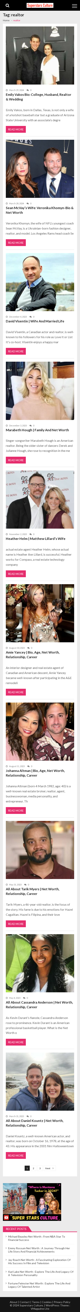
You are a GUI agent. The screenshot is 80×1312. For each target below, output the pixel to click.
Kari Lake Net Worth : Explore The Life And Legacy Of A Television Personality (40, 1273)
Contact (25, 1302)
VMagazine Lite (40, 1308)
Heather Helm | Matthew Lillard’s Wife (35, 539)
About (13, 1302)
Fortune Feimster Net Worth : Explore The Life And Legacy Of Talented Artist (39, 1285)
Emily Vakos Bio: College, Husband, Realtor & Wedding (38, 97)
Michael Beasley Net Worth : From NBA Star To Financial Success (36, 1238)
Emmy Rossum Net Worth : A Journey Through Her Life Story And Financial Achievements (39, 1250)
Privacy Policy (62, 1302)
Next (47, 1168)
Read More (16, 129)
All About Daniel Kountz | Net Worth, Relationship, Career (34, 1123)
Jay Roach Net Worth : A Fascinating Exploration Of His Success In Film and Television (39, 1261)
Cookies (47, 1302)
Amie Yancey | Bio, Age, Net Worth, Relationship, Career (33, 654)
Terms (36, 1302)
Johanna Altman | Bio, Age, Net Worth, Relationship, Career (35, 773)
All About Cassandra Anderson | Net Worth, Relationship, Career (39, 1004)
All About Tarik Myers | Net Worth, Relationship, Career (32, 891)
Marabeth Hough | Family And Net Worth (37, 430)
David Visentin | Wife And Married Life (35, 321)
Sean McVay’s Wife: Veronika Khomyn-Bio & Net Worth (40, 210)
